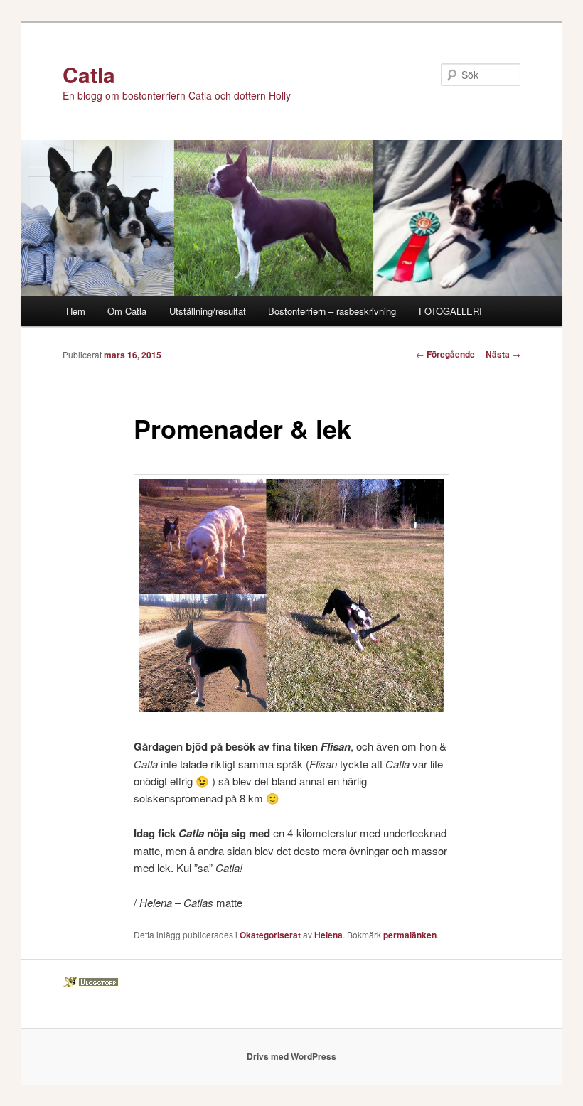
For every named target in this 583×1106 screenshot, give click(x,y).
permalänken (410, 934)
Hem (75, 311)
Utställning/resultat (207, 311)
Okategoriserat (270, 934)
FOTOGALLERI (450, 311)
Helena (328, 934)
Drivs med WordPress (291, 1056)
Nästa (503, 354)
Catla (89, 74)
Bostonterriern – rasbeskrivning (332, 311)
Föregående (445, 354)
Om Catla (126, 311)
